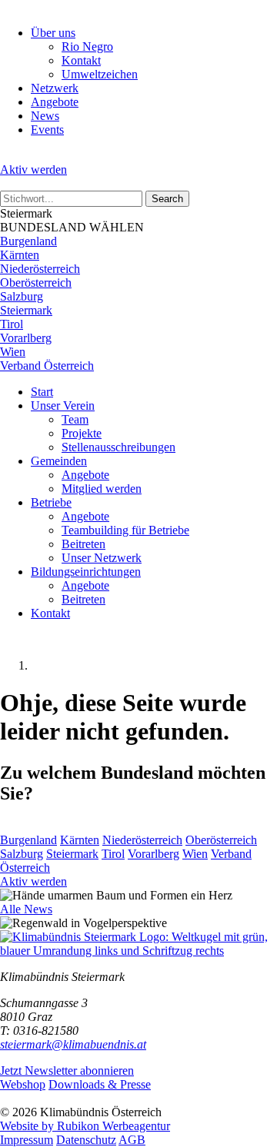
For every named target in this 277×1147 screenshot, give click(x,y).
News (45, 115)
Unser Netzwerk (102, 557)
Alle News (26, 909)
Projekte (82, 433)
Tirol (11, 324)
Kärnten (19, 254)
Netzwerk (54, 88)
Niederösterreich (40, 268)
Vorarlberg (26, 337)
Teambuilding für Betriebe (125, 530)
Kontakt (81, 60)
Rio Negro (87, 46)
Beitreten (83, 543)
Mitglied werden (102, 488)
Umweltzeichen (100, 74)
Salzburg (21, 296)
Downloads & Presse (99, 1084)
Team (75, 419)
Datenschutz (86, 1139)
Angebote (54, 101)
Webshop (22, 1084)
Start (42, 391)
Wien (12, 351)
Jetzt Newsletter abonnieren (67, 1070)
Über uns (53, 32)
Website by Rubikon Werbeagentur (85, 1125)
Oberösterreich (36, 282)
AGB (131, 1139)
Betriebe (51, 502)
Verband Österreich (47, 365)
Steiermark (26, 310)
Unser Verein (63, 405)
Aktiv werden (33, 169)
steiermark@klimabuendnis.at (73, 1044)
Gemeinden (59, 460)
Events (47, 129)
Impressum (26, 1139)
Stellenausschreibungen (118, 447)
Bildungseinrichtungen (86, 571)
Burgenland (28, 241)
